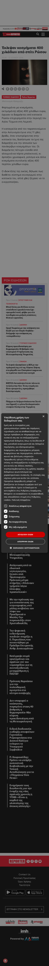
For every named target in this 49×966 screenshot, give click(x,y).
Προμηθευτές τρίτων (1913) (16, 459)
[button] (24, 547)
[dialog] (24, 483)
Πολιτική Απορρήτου (21, 500)
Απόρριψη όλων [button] (25, 541)
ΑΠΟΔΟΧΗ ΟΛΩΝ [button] (25, 534)
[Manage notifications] (5, 961)
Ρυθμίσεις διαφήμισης (31, 490)
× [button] (43, 416)
